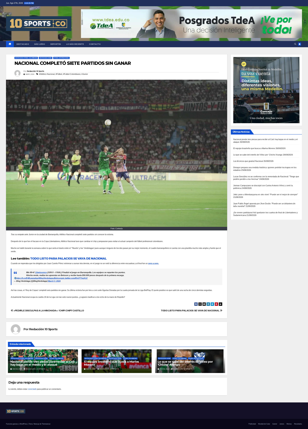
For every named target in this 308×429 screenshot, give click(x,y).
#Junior (84, 74)
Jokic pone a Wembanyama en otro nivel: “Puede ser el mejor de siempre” (265, 195)
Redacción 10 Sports (35, 71)
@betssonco (41, 272)
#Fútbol (59, 74)
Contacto (95, 44)
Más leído (39, 44)
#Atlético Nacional (47, 74)
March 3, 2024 (54, 281)
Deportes (55, 44)
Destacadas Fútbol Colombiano (26, 58)
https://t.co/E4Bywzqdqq (27, 278)
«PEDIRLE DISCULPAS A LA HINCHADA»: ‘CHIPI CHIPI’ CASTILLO (48, 310)
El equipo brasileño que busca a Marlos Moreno (111, 363)
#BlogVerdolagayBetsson (50, 278)
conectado (32, 389)
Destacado (22, 44)
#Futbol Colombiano (71, 74)
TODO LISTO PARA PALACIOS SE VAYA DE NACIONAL (68, 258)
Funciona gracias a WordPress (17, 424)
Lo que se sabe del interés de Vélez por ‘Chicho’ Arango (185, 363)
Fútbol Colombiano (56, 358)
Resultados (298, 424)
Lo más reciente (75, 44)
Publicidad (252, 424)
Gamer (274, 424)
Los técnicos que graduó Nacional (248, 161)
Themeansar (46, 424)
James (281, 424)
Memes (289, 424)
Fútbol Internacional (61, 58)
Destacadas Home (45, 58)
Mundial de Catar (264, 424)
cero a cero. (153, 263)
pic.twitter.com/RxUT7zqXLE (75, 278)
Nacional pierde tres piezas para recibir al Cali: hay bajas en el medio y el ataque (42, 363)
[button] (295, 44)
